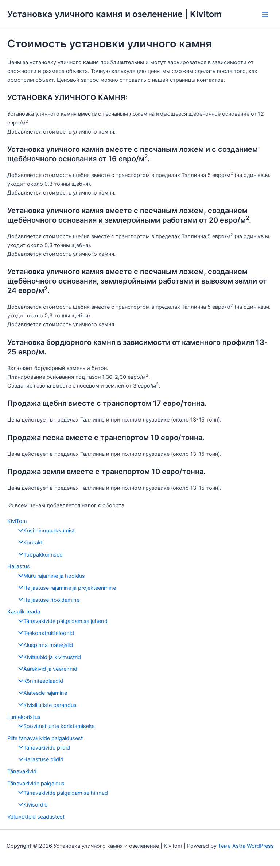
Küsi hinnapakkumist (49, 530)
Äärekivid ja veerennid (50, 669)
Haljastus (18, 566)
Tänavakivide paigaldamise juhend (65, 621)
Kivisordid (35, 804)
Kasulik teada (23, 611)
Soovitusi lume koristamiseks (59, 726)
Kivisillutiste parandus (50, 705)
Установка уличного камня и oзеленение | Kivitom (114, 14)
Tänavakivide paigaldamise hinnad (65, 793)
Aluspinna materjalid (48, 645)
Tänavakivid (21, 771)
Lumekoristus (23, 717)
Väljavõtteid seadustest (36, 816)
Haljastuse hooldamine (51, 600)
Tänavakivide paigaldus (36, 783)
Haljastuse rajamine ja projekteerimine (69, 588)
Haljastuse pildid (43, 759)
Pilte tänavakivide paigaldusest (45, 738)
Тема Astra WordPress (246, 846)
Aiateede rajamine (45, 693)
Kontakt (33, 542)
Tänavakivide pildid (46, 747)
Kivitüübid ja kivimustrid (52, 657)
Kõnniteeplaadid (43, 681)
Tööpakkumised (43, 554)
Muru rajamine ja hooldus (54, 576)
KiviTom (17, 521)
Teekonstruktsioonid (48, 633)
